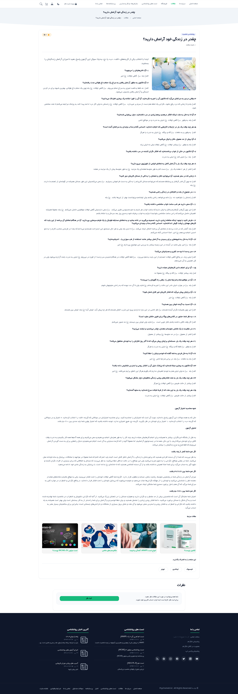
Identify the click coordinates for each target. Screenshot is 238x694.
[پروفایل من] (52, 4)
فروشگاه (164, 4)
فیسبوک (189, 569)
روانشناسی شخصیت (188, 34)
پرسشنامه (89, 689)
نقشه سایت (44, 689)
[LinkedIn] (190, 658)
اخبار (96, 689)
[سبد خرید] (46, 4)
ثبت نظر (89, 598)
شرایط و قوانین (55, 689)
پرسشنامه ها (111, 4)
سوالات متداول (77, 689)
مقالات (173, 4)
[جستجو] (41, 4)
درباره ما (182, 4)
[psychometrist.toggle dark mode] (58, 4)
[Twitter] (183, 658)
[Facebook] (177, 658)
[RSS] (157, 658)
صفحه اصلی (193, 4)
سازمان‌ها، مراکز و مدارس (128, 4)
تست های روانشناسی (149, 4)
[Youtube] (196, 658)
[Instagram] (170, 658)
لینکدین (175, 569)
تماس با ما (98, 4)
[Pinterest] (163, 658)
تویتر (163, 569)
